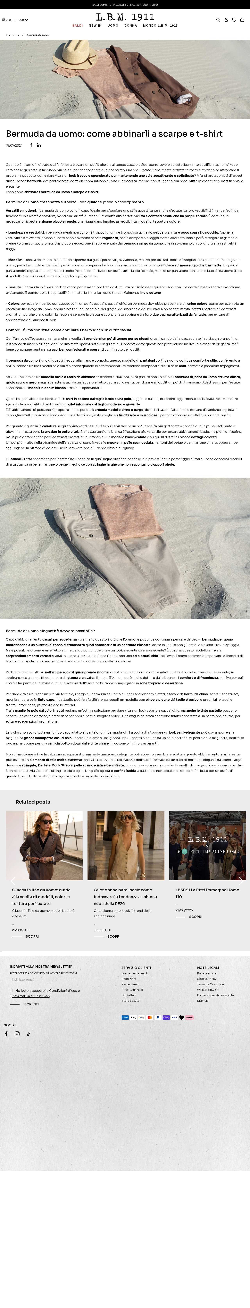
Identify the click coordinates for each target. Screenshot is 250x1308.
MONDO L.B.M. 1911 (160, 25)
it (19, 20)
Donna (130, 25)
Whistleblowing (207, 990)
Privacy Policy (206, 973)
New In (95, 25)
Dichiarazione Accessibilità (215, 995)
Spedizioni (128, 979)
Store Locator (131, 1001)
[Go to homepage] (125, 17)
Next (241, 881)
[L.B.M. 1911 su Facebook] (6, 1033)
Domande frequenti (134, 973)
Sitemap (203, 1001)
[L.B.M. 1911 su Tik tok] (28, 1034)
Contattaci (128, 995)
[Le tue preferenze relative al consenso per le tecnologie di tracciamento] (243, 1301)
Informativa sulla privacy (31, 996)
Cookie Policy (206, 979)
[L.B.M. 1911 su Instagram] (17, 1033)
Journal (19, 35)
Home (8, 35)
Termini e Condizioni (211, 984)
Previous (13, 881)
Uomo (113, 25)
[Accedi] (228, 20)
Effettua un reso (132, 990)
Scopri (32, 937)
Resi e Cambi (130, 984)
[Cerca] (220, 20)
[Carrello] (244, 20)
